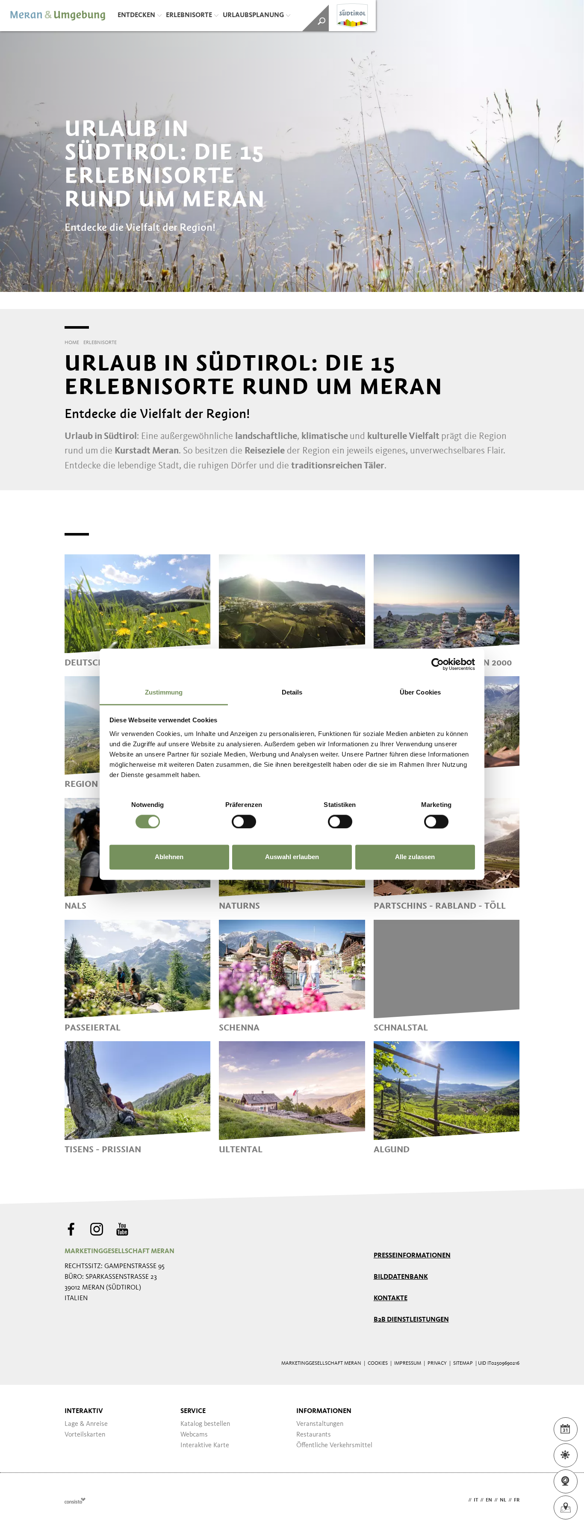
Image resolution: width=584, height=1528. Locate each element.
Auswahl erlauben (292, 857)
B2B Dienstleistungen (411, 1319)
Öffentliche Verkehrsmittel (334, 1445)
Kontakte (390, 1298)
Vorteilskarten (85, 1434)
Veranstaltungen (319, 1424)
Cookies (378, 1363)
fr (516, 1500)
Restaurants (313, 1434)
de (463, 1500)
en (489, 1500)
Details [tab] (292, 692)
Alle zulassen (415, 857)
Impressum (407, 1363)
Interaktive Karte (204, 1445)
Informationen (323, 1411)
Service (193, 1411)
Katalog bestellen (205, 1424)
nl (503, 1500)
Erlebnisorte (189, 15)
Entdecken (136, 15)
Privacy (437, 1363)
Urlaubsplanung (253, 15)
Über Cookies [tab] (420, 692)
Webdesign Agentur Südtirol (75, 1500)
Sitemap (463, 1363)
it (476, 1500)
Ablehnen (169, 857)
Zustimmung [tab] (164, 692)
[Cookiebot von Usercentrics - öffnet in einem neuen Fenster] (437, 664)
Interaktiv (84, 1411)
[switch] (244, 821)
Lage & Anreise (86, 1424)
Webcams (194, 1434)
